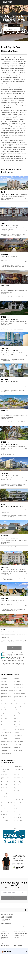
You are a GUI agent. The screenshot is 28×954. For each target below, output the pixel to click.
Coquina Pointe (18, 690)
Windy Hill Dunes (5, 820)
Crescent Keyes (18, 781)
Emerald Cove (4, 790)
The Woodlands (5, 814)
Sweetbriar (17, 738)
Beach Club (4, 774)
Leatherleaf (17, 710)
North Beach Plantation (7, 802)
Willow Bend (17, 817)
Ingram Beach (17, 707)
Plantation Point (5, 931)
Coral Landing (4, 693)
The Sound (4, 735)
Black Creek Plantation (19, 931)
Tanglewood (17, 808)
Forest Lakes (17, 701)
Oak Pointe (4, 716)
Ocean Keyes (4, 805)
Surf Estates (4, 738)
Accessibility (15, 951)
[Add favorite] (26, 199)
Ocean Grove (17, 716)
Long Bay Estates (5, 945)
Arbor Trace (4, 766)
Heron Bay (16, 793)
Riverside (3, 729)
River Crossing (5, 808)
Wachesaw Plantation (19, 935)
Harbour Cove (5, 793)
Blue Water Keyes (18, 777)
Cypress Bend (17, 784)
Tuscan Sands (4, 744)
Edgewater (17, 787)
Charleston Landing (19, 687)
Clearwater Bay (5, 781)
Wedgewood (4, 817)
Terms (20, 951)
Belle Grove (4, 681)
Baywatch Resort (18, 769)
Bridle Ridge (17, 681)
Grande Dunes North (6, 704)
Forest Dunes (4, 935)
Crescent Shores (5, 784)
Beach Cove (17, 774)
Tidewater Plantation (6, 741)
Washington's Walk (6, 747)
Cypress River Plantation (7, 941)
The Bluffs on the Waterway (20, 933)
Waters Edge (17, 747)
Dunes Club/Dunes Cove (19, 927)
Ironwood (16, 796)
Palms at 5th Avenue (6, 722)
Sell (18, 25)
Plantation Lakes (18, 929)
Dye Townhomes (5, 787)
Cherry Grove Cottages (7, 690)
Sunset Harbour (18, 735)
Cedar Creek (4, 687)
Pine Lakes (3, 929)
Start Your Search (14, 647)
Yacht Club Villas (18, 820)
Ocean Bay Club (18, 802)
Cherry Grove (13, 130)
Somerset (16, 732)
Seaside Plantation (6, 732)
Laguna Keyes (4, 799)
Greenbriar (17, 790)
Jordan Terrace (5, 710)
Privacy (25, 951)
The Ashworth (5, 811)
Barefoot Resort (16, 63)
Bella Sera (16, 678)
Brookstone (4, 684)
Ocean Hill (4, 719)
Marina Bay (17, 713)
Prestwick (16, 937)
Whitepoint (4, 750)
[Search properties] (22, 29)
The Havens (17, 811)
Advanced (12, 25)
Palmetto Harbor (18, 719)
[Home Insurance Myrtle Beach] (14, 837)
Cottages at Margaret (19, 693)
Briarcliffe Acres (5, 933)
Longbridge (4, 713)
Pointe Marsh (4, 725)
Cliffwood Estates (18, 945)
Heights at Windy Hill (19, 704)
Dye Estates (4, 701)
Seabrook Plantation (19, 729)
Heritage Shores (5, 707)
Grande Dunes (4, 927)
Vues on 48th (17, 744)
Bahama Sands (18, 766)
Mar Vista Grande (18, 799)
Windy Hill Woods (6, 753)
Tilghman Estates (18, 741)
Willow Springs (18, 750)
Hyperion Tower (5, 796)
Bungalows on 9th (18, 684)
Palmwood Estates (19, 722)
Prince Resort (17, 805)
